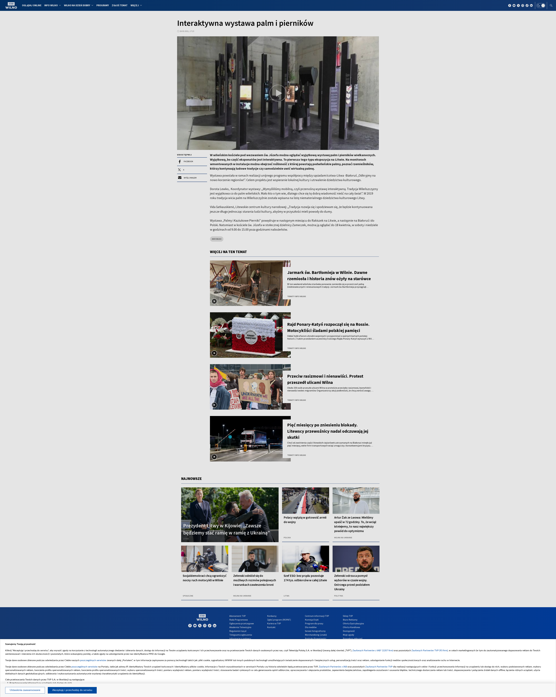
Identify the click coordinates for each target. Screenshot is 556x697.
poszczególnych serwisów (93, 660)
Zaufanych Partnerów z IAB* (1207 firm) (372, 650)
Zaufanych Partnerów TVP (379, 667)
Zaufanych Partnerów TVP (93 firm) (429, 650)
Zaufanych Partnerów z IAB (333, 667)
